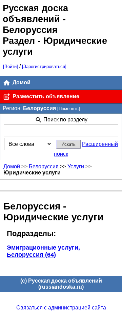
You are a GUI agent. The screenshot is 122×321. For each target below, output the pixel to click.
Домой (20, 82)
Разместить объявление (45, 96)
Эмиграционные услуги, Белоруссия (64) (43, 251)
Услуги (75, 166)
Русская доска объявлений (35, 13)
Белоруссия (44, 166)
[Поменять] (68, 108)
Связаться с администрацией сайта (61, 307)
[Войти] (10, 66)
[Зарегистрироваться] (44, 66)
